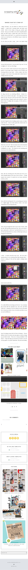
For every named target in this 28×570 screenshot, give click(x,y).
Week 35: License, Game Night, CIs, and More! (14, 518)
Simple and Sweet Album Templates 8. (9, 43)
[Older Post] (26, 424)
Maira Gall (14, 566)
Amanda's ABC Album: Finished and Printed (14, 493)
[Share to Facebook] (14, 406)
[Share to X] (12, 406)
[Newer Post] (1, 424)
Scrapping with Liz (15, 562)
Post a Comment (6, 419)
